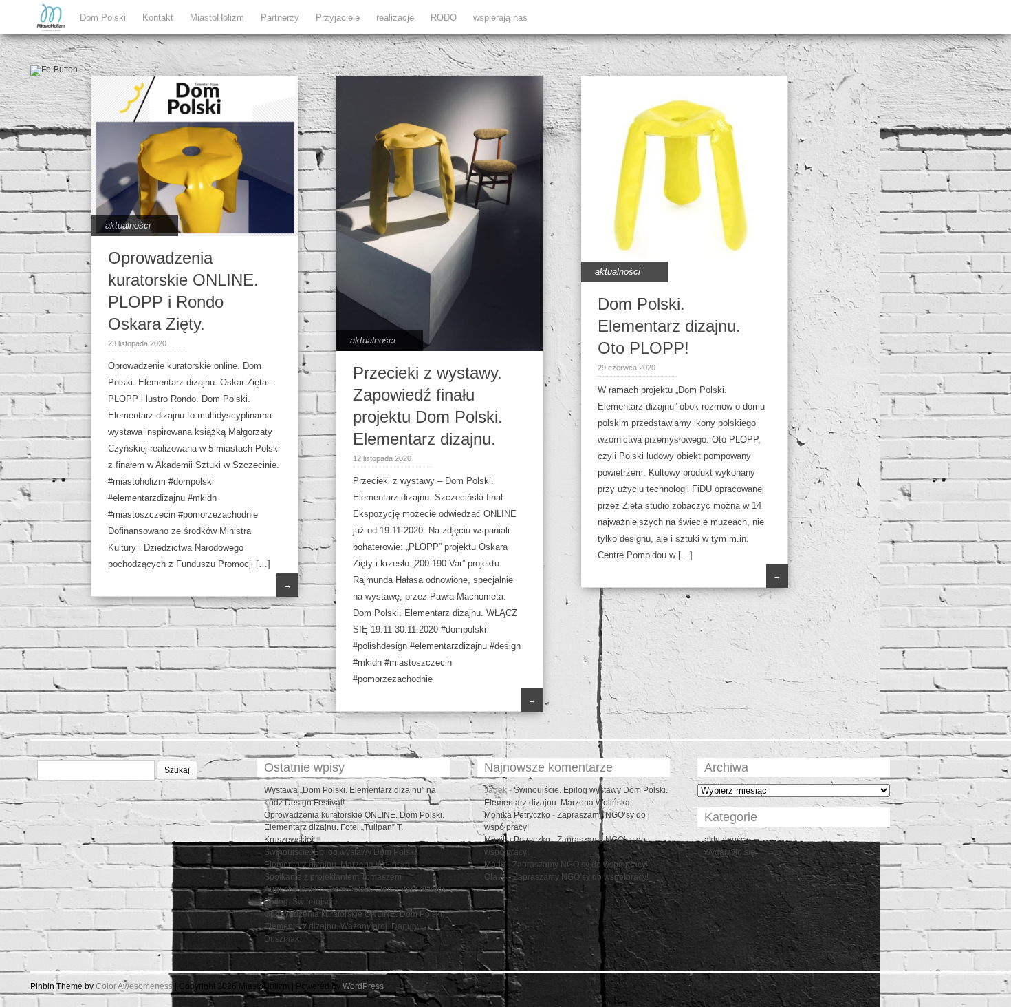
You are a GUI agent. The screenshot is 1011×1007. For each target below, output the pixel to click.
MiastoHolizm (217, 17)
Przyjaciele (338, 17)
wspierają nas (500, 17)
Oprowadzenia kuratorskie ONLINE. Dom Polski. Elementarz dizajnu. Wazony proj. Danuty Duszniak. (354, 926)
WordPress (363, 986)
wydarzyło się (729, 852)
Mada (495, 864)
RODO (444, 17)
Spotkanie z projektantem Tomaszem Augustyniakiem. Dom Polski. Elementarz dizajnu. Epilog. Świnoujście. (356, 889)
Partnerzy (280, 17)
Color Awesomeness (134, 986)
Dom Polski (103, 17)
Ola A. (495, 877)
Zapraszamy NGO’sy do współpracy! (580, 864)
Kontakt (157, 17)
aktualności (128, 225)
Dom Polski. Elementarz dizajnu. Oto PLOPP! (669, 326)
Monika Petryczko (517, 815)
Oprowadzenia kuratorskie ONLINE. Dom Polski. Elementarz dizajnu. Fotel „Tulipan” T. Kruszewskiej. (354, 827)
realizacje (395, 17)
